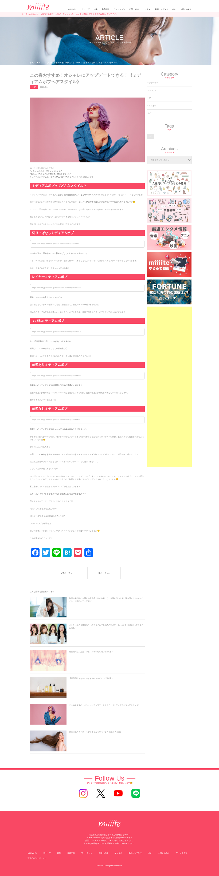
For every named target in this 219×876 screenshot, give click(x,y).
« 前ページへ (66, 573)
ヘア (149, 98)
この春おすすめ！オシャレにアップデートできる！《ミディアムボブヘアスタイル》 (104, 705)
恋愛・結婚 (134, 9)
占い (174, 9)
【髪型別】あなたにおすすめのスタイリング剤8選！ (91, 678)
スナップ (85, 9)
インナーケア (152, 82)
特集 (95, 9)
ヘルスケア (152, 106)
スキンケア (152, 90)
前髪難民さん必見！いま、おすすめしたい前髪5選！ (91, 651)
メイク (150, 113)
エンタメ (146, 9)
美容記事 (105, 9)
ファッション (119, 9)
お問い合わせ (186, 9)
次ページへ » (104, 573)
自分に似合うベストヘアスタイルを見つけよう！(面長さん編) (95, 732)
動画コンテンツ (161, 9)
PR (151, 136)
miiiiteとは (72, 9)
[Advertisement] (169, 387)
